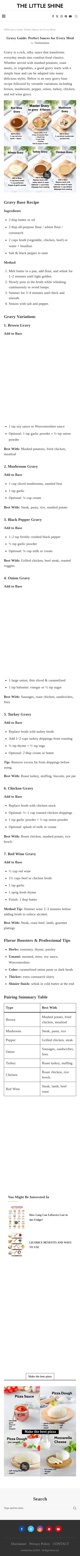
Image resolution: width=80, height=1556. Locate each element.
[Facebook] (53, 16)
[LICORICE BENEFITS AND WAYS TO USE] (16, 1245)
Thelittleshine (41, 43)
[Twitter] (57, 16)
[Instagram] (61, 16)
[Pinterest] (66, 16)
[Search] (76, 16)
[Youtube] (70, 16)
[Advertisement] (40, 380)
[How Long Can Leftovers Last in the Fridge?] (16, 1217)
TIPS (6, 29)
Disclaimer (18, 1544)
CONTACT (61, 1544)
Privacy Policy (39, 1544)
